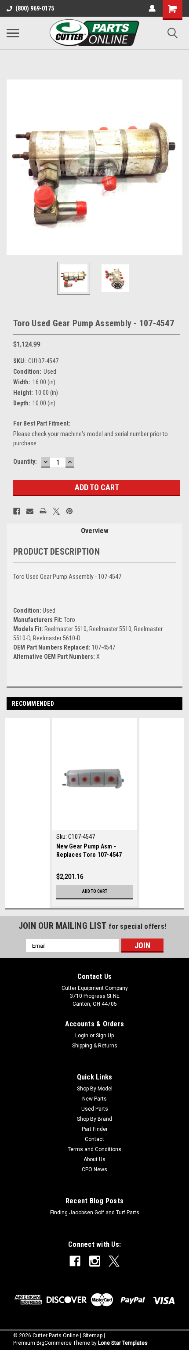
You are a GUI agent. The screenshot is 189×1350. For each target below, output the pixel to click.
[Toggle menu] (13, 33)
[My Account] (152, 8)
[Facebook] (16, 511)
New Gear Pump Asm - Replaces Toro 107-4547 (89, 850)
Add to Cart (94, 891)
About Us (94, 1159)
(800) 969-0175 (34, 8)
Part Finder (95, 1129)
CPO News (94, 1169)
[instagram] (94, 1261)
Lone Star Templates (123, 1343)
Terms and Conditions (94, 1149)
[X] (56, 511)
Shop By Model (95, 1089)
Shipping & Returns (94, 1046)
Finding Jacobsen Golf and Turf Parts (94, 1212)
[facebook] (74, 1261)
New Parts (94, 1099)
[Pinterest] (69, 511)
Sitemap (92, 1335)
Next (175, 167)
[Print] (43, 511)
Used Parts (94, 1109)
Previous (13, 167)
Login (81, 1035)
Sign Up (105, 1035)
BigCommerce (54, 1343)
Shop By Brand (94, 1119)
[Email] (29, 511)
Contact (94, 1139)
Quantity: (25, 461)
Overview (95, 531)
